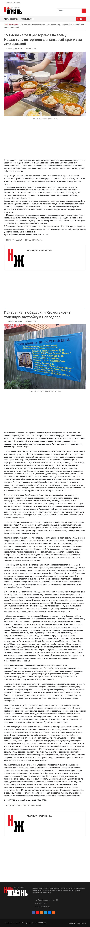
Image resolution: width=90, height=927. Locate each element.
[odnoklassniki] (77, 3)
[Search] (84, 11)
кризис (9, 240)
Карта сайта (81, 923)
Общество (17, 240)
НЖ (5, 25)
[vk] (82, 3)
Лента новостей (11, 19)
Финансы (27, 240)
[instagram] (74, 3)
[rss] (85, 3)
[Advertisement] (45, 140)
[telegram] (80, 3)
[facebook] (71, 3)
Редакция (72, 923)
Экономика (13, 25)
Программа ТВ (27, 19)
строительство (23, 805)
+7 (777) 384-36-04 (42, 907)
